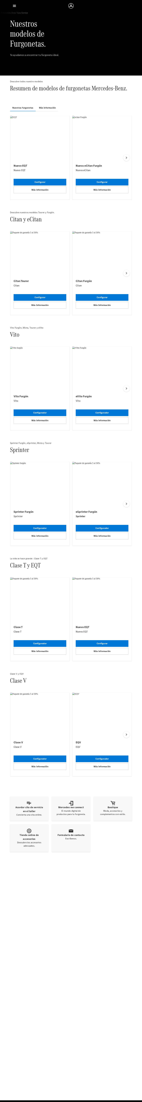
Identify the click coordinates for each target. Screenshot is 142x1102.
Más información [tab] (47, 107)
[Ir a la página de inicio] (71, 6)
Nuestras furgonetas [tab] (22, 107)
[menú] (14, 5)
